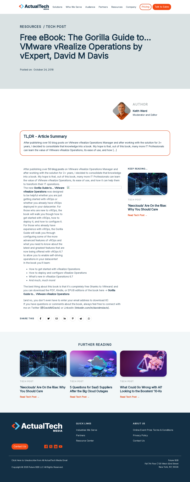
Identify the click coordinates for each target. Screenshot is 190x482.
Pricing (145, 6)
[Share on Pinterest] (73, 318)
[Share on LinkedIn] (65, 318)
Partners (103, 7)
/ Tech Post (54, 27)
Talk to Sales (162, 6)
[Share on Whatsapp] (89, 318)
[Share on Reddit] (81, 318)
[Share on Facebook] (40, 318)
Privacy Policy (140, 435)
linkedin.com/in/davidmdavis (91, 307)
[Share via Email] (57, 318)
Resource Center (85, 440)
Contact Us (20, 446)
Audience (90, 7)
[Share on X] (48, 318)
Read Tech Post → (137, 215)
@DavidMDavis (50, 307)
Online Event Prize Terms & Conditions (153, 430)
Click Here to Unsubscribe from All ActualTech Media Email (39, 460)
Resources (30, 27)
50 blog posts (56, 169)
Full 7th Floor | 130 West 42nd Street (161, 463)
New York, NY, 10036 (168, 467)
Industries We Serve (86, 430)
